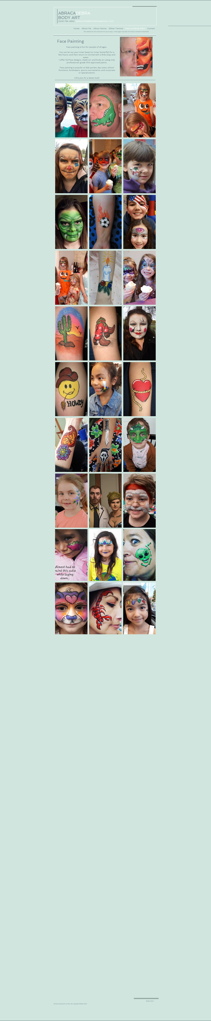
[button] (71, 110)
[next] (152, 306)
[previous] (59, 306)
